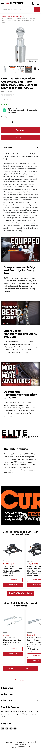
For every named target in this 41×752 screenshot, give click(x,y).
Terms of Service (20, 745)
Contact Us (30, 742)
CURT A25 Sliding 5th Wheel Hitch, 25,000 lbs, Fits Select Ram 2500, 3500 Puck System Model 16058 (12, 571)
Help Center (8, 742)
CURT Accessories (15, 16)
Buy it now (20, 138)
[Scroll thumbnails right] (38, 69)
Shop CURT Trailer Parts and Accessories (20, 669)
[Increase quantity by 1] (21, 122)
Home (3, 16)
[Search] (37, 9)
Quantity (4, 117)
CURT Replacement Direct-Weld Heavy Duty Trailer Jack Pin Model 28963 (12, 641)
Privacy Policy (19, 742)
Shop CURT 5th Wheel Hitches (20, 593)
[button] (20, 147)
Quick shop (13, 580)
